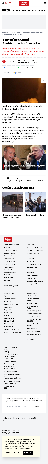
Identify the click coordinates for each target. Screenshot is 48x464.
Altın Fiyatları (8, 277)
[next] (44, 206)
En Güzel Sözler (32, 328)
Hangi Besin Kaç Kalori (35, 316)
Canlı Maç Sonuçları (11, 329)
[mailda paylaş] (23, 67)
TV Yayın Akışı (32, 278)
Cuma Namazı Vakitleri (35, 250)
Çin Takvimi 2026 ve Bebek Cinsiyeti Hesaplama (11, 356)
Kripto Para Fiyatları (11, 286)
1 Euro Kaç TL (8, 327)
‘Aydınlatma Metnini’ (12, 449)
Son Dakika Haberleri (11, 245)
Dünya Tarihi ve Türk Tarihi (34, 307)
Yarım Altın (8, 313)
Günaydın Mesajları (11, 304)
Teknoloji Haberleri (10, 270)
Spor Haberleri (9, 259)
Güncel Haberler (9, 253)
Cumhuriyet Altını (10, 318)
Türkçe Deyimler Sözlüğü (9, 351)
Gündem (16, 10)
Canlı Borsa (31, 245)
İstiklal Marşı (31, 256)
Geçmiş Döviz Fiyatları (12, 374)
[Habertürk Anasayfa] (24, 3)
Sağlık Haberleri (9, 264)
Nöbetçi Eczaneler (33, 253)
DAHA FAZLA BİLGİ (12, 453)
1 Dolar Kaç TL (9, 324)
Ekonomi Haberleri (10, 250)
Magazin (41, 10)
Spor (34, 10)
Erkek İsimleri (31, 337)
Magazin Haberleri (10, 256)
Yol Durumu (31, 273)
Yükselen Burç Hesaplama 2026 (10, 367)
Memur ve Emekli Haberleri (10, 273)
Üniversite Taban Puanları (33, 300)
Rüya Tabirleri (32, 303)
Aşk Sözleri (8, 301)
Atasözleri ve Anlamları (12, 347)
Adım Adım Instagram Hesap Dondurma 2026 (12, 378)
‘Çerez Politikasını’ (27, 447)
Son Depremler (32, 267)
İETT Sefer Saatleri (10, 361)
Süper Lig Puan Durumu (12, 332)
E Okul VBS (30, 259)
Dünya (6, 10)
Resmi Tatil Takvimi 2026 (11, 387)
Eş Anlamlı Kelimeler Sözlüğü (34, 320)
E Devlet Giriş (31, 261)
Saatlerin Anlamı (10, 299)
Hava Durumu (32, 270)
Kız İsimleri (30, 340)
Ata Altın (7, 315)
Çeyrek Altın (8, 310)
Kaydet (36, 407)
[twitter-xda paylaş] (9, 67)
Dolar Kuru (7, 280)
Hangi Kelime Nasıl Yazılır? (33, 325)
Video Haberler (32, 293)
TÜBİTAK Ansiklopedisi (34, 314)
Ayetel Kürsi (8, 296)
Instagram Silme (33, 284)
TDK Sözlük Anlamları (34, 296)
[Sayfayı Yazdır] (27, 67)
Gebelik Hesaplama (11, 364)
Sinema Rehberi (32, 275)
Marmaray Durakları (34, 334)
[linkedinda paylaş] (13, 67)
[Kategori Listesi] (45, 3)
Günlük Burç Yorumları (35, 264)
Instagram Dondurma (35, 281)
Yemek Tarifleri (9, 293)
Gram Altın (8, 307)
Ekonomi (26, 10)
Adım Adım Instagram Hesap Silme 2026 (12, 382)
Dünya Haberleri (9, 261)
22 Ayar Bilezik (9, 321)
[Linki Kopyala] (32, 67)
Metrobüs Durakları (33, 331)
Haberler (5, 33)
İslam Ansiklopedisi (34, 311)
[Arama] (3, 3)
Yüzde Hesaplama (10, 371)
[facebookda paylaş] (4, 67)
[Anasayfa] (8, 239)
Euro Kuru (7, 283)
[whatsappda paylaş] (18, 67)
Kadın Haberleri (9, 267)
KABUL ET (27, 453)
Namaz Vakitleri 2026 (34, 248)
